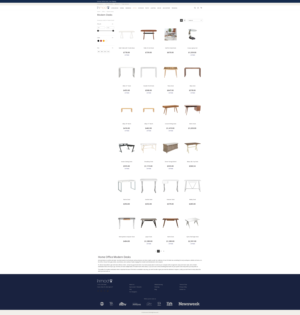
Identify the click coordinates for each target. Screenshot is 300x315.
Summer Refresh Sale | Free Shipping (106, 1)
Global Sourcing (158, 284)
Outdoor (141, 8)
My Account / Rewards (135, 287)
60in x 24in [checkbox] (105, 52)
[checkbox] (98, 41)
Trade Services (125, 4)
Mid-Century (166, 8)
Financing (156, 287)
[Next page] (163, 251)
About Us (117, 4)
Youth (147, 8)
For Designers (133, 292)
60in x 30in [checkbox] (108, 52)
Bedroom (128, 8)
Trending (174, 8)
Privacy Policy (183, 287)
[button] (181, 20)
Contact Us (100, 4)
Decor (159, 8)
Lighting (153, 8)
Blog (155, 289)
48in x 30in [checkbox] (102, 52)
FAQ (130, 289)
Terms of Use (183, 284)
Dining (122, 8)
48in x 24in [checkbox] (99, 52)
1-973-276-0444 (109, 4)
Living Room (114, 8)
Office (134, 8)
